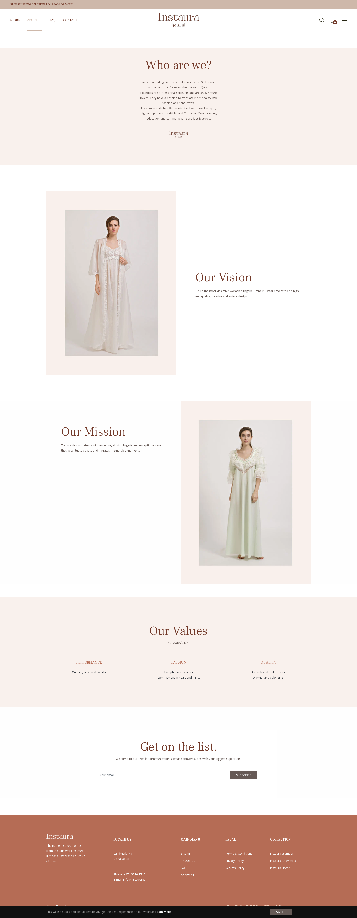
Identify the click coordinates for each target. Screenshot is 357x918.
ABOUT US (188, 861)
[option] (89, 665)
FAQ (183, 868)
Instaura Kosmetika (283, 861)
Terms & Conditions (238, 853)
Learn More (163, 912)
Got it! (280, 911)
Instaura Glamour (281, 853)
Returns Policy (234, 868)
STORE (185, 853)
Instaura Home (280, 868)
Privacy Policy (234, 861)
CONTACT (187, 875)
